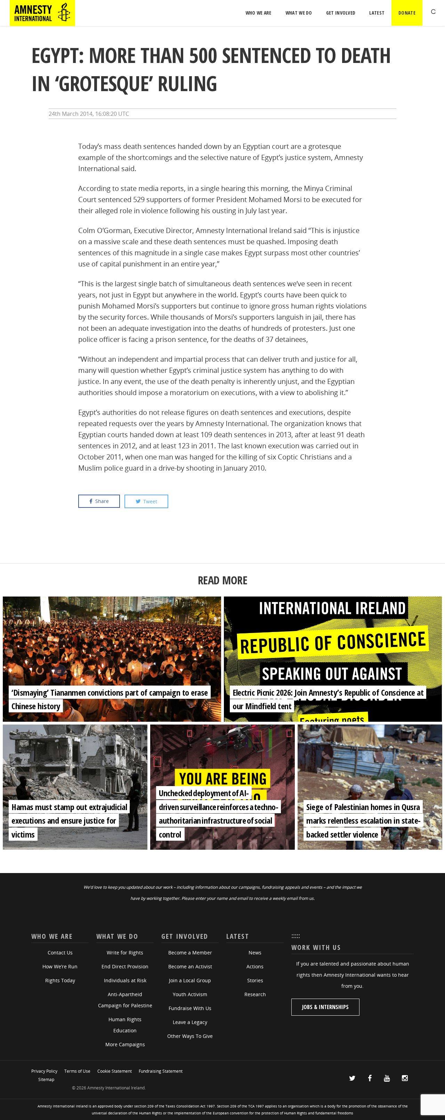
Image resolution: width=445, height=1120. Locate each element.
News (255, 952)
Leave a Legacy (190, 1022)
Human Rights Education (124, 1025)
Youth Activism (190, 994)
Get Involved (341, 12)
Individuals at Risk (125, 980)
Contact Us (60, 952)
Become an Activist (190, 966)
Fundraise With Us (190, 1008)
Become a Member (190, 952)
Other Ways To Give (190, 1036)
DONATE (406, 12)
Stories (255, 980)
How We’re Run (60, 966)
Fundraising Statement (161, 1071)
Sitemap (46, 1079)
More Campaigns (125, 1044)
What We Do (298, 12)
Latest (377, 12)
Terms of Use (77, 1071)
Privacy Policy (44, 1071)
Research (255, 994)
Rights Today (60, 980)
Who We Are (258, 12)
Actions (255, 966)
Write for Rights (125, 952)
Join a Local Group (190, 980)
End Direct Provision (125, 966)
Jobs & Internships (325, 1007)
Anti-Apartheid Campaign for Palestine (125, 1000)
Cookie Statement (114, 1071)
